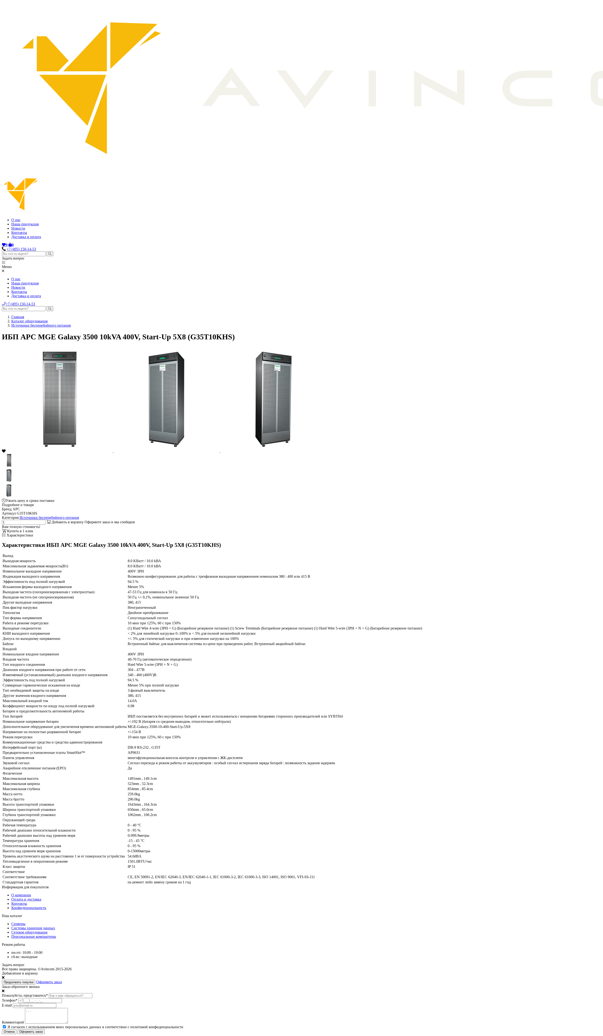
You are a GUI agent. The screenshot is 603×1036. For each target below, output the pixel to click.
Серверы (18, 924)
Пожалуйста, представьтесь (25, 995)
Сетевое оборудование (29, 932)
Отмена (9, 1031)
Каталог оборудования (29, 321)
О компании (21, 895)
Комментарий (13, 1022)
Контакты (19, 233)
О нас (15, 220)
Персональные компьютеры (33, 936)
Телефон (9, 1000)
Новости (18, 228)
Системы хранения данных (33, 928)
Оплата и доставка (26, 899)
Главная (17, 317)
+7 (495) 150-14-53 (21, 249)
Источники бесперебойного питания (41, 325)
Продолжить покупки (18, 982)
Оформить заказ (49, 982)
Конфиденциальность (28, 908)
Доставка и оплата (26, 237)
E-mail (7, 1005)
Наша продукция (25, 224)
